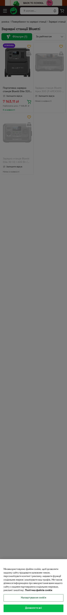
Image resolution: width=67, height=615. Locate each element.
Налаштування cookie (33, 598)
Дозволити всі (33, 608)
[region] (33, 587)
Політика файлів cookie (38, 590)
